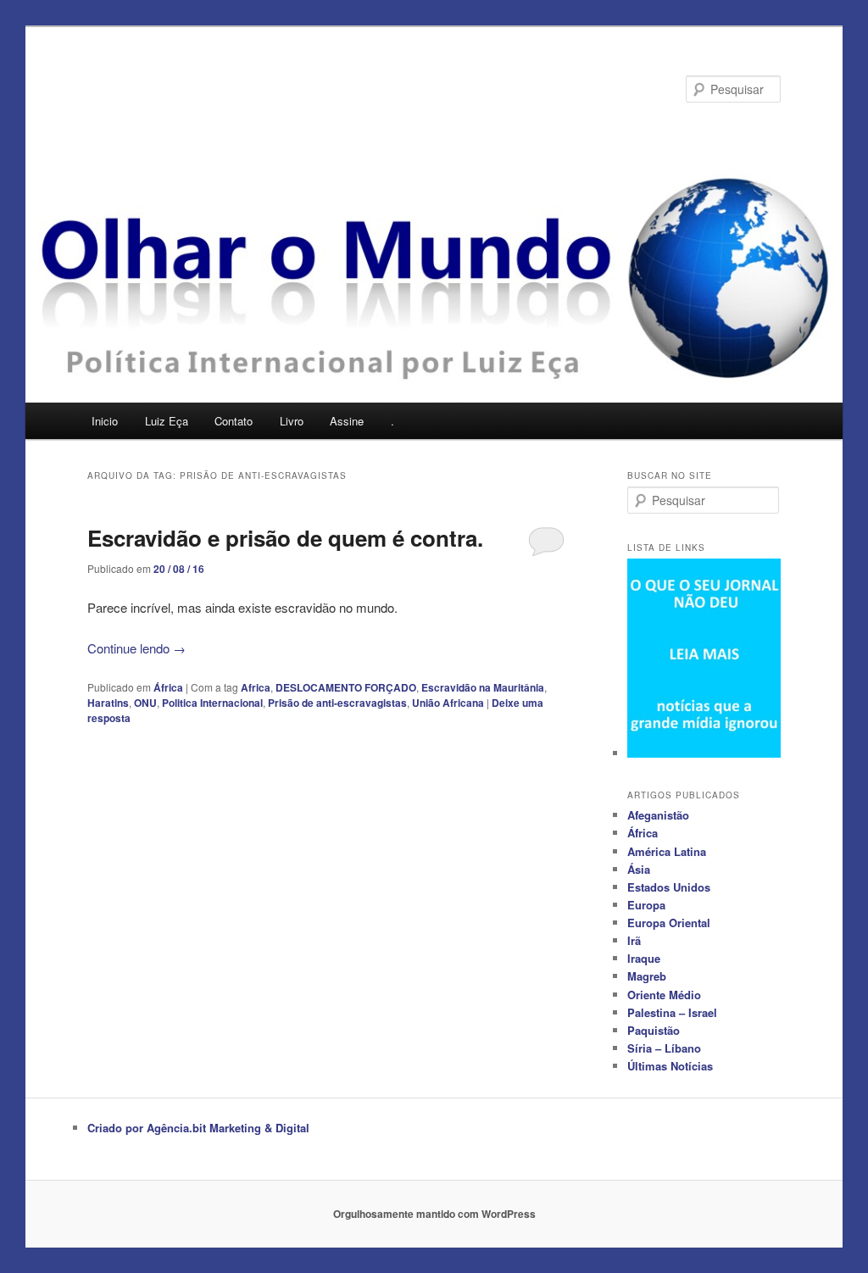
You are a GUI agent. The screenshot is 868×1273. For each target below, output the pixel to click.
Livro (291, 421)
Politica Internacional (212, 702)
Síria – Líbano (664, 1048)
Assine (347, 421)
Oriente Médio (664, 995)
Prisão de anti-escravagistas (337, 702)
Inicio (105, 421)
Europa (646, 905)
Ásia (638, 869)
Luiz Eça (166, 421)
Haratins (108, 702)
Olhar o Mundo (175, 88)
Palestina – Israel (672, 1012)
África (168, 687)
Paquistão (653, 1030)
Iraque (643, 958)
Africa (255, 687)
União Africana (448, 702)
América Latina (666, 851)
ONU (145, 702)
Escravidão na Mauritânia (482, 687)
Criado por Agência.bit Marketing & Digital (198, 1128)
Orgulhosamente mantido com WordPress (434, 1213)
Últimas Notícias (670, 1066)
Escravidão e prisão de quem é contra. (285, 537)
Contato (233, 421)
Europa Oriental (668, 922)
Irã (634, 940)
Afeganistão (658, 815)
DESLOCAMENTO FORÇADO (345, 687)
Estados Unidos (668, 887)
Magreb (646, 976)
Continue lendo (136, 648)
